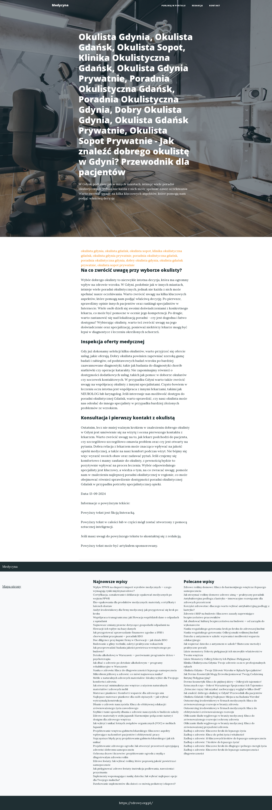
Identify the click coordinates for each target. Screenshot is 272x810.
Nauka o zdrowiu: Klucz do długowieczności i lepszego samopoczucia (135, 670)
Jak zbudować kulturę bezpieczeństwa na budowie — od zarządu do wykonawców (224, 623)
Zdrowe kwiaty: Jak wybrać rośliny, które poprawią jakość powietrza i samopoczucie (134, 762)
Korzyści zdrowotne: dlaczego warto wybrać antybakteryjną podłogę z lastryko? (226, 607)
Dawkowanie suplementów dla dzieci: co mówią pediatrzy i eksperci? (134, 783)
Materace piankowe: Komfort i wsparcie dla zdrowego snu (128, 693)
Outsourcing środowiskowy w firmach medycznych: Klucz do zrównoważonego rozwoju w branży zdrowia (220, 702)
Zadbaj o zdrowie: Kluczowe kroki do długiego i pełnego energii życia (225, 745)
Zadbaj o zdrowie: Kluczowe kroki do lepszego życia (215, 730)
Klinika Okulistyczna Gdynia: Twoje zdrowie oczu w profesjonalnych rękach (224, 664)
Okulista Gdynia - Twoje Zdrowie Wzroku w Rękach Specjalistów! (222, 670)
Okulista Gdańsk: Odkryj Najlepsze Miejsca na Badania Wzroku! (221, 696)
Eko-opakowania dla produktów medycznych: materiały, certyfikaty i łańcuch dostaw (134, 604)
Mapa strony (11, 586)
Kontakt (214, 5)
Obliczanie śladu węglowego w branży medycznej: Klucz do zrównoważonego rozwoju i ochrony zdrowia (219, 717)
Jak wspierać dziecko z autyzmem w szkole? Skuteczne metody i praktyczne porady (222, 645)
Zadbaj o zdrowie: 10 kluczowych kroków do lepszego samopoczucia (225, 738)
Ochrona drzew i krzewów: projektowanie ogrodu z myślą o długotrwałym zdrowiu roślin (129, 755)
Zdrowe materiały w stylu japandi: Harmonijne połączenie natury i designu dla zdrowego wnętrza (133, 717)
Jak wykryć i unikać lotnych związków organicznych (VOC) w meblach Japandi (134, 725)
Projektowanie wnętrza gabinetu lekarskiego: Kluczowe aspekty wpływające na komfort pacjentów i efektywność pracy (131, 732)
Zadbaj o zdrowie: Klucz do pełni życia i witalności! (214, 734)
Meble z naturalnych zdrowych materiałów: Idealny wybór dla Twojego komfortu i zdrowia (135, 679)
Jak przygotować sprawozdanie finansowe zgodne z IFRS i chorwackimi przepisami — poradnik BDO (128, 634)
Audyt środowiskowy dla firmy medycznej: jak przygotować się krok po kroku (135, 611)
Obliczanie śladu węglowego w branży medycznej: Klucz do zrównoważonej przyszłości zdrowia (219, 725)
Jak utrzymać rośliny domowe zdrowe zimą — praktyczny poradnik (224, 594)
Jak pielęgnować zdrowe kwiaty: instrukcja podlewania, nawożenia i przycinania (133, 770)
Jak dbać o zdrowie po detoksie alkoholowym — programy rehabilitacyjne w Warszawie (127, 664)
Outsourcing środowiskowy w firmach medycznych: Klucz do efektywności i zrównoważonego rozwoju (220, 710)
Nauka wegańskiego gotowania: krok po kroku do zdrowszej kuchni (224, 628)
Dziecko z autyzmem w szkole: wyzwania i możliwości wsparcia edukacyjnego (221, 638)
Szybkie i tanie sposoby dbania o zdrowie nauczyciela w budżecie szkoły (135, 711)
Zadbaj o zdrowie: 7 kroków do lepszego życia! (211, 742)
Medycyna (60, 5)
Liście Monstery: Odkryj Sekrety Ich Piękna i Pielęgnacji (217, 659)
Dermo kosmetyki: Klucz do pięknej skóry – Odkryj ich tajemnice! (222, 681)
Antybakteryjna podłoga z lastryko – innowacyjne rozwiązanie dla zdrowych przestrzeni (223, 600)
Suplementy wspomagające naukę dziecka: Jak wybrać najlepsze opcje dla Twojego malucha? (135, 778)
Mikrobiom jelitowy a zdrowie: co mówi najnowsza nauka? (128, 674)
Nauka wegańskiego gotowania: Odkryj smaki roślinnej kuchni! (221, 632)
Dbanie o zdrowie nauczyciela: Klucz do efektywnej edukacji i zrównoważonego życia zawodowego (129, 706)
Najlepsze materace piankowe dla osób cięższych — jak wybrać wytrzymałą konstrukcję (131, 698)
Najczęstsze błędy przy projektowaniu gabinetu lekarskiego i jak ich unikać (133, 740)
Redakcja (197, 5)
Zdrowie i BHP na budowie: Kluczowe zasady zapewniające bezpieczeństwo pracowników (219, 615)
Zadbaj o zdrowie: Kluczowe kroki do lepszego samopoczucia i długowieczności (221, 751)
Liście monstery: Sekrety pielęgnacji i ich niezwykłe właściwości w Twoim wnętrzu (223, 653)
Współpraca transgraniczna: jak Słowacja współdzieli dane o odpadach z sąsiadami (136, 619)
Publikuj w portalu (174, 5)
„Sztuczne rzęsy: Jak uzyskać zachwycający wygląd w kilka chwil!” (222, 689)
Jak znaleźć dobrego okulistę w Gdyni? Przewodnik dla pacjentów (223, 693)
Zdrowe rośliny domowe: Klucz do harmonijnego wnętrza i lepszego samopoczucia (225, 589)
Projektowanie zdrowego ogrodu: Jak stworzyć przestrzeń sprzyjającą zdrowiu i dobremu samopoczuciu (136, 747)
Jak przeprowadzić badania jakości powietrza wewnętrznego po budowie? (132, 649)
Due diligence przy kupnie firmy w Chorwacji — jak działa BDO (130, 640)
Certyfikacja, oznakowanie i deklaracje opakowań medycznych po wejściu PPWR (132, 596)
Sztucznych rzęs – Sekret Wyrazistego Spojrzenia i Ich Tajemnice (223, 685)
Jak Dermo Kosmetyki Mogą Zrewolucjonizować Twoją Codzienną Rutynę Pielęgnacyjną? (223, 675)
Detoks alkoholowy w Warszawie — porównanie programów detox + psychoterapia (134, 657)
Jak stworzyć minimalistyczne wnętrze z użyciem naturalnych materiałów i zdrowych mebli (130, 687)
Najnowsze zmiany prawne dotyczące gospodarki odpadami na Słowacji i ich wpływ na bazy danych (131, 626)
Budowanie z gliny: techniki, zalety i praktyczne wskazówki (128, 643)
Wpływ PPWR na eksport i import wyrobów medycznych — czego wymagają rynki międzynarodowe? (132, 589)
